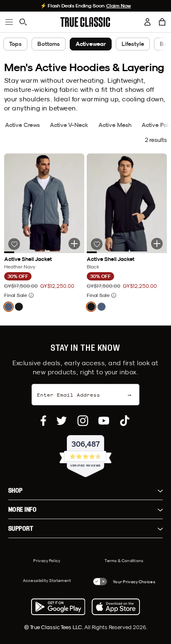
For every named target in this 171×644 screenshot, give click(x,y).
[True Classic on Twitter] (61, 420)
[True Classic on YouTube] (103, 420)
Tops (15, 44)
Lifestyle (133, 44)
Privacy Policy (46, 560)
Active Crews (22, 125)
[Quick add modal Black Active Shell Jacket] (157, 243)
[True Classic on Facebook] (43, 420)
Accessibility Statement (47, 580)
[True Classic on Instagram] (82, 420)
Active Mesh (115, 125)
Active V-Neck (69, 125)
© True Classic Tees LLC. (54, 627)
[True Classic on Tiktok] (124, 420)
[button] (162, 22)
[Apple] (116, 607)
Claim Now (118, 5)
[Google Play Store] (58, 607)
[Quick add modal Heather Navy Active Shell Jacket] (74, 243)
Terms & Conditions (124, 560)
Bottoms (48, 44)
